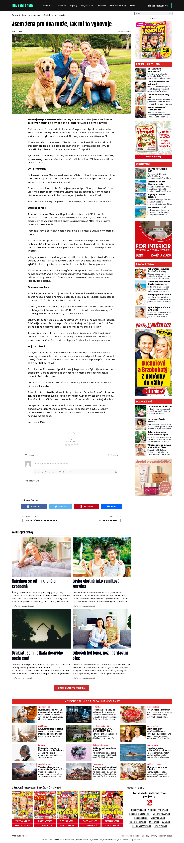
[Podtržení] (42, 471)
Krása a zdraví (48, 5)
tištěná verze (22, 821)
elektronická (22, 825)
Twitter (62, 506)
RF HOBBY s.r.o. (20, 836)
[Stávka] (46, 471)
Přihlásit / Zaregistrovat (158, 5)
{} (67, 471)
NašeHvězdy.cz (138, 809)
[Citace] (56, 471)
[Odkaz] (63, 471)
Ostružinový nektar (108, 520)
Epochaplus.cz (141, 817)
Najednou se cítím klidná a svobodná (34, 583)
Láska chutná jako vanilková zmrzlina (96, 583)
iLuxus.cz (166, 821)
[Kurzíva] (39, 471)
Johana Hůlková (27, 606)
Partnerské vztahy (118, 5)
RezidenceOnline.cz (141, 825)
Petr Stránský (26, 678)
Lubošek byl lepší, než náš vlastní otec (100, 655)
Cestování (101, 5)
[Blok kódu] (60, 471)
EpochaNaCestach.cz (139, 813)
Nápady (73, 5)
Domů (15, 15)
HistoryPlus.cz (160, 825)
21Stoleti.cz (154, 821)
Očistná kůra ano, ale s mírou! (41, 520)
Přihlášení (113, 455)
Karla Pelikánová (88, 606)
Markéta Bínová (18, 31)
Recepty (62, 5)
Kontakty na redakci (130, 836)
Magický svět (87, 5)
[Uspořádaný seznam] (49, 471)
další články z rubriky (71, 687)
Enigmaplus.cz (158, 817)
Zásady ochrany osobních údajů (157, 836)
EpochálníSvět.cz (161, 813)
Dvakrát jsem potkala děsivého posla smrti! (37, 655)
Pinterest (88, 506)
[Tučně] (35, 471)
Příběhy (133, 5)
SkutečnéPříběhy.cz (158, 809)
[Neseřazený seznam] (53, 471)
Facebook (35, 506)
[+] (70, 471)
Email (113, 506)
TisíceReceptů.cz (137, 821)
